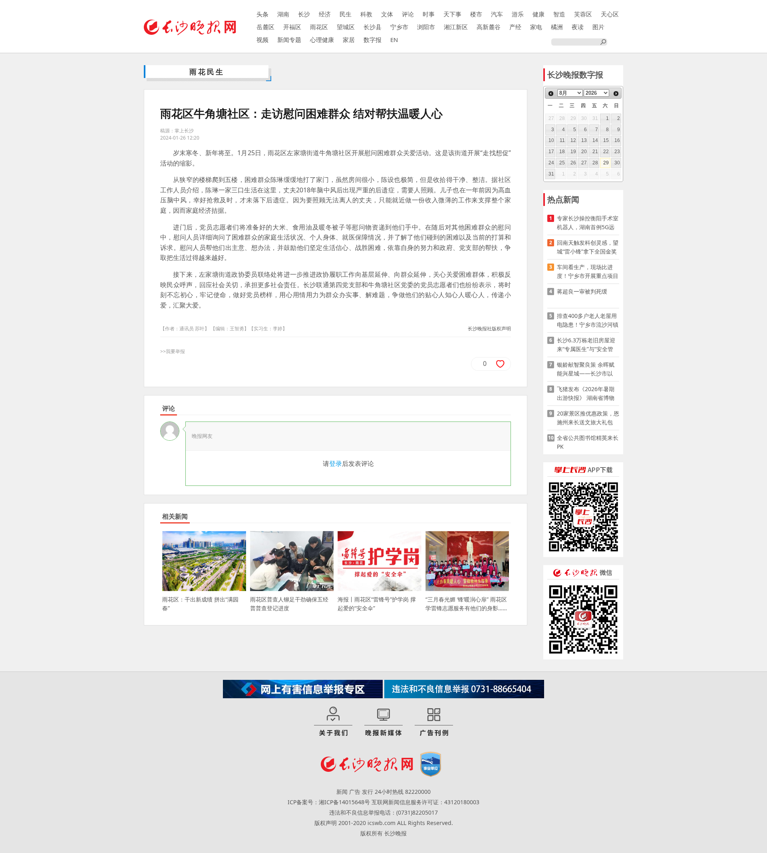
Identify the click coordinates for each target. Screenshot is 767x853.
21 (595, 151)
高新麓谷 (489, 27)
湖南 (283, 14)
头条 (262, 14)
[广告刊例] (433, 721)
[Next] (616, 93)
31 (551, 174)
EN (394, 40)
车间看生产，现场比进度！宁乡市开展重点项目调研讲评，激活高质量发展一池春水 (587, 271)
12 (573, 140)
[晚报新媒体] (383, 721)
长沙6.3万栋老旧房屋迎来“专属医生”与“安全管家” (586, 345)
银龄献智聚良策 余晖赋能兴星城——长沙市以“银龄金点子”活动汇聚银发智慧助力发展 (587, 369)
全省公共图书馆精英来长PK (587, 442)
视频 (262, 40)
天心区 (610, 14)
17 (551, 151)
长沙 (304, 14)
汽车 (497, 14)
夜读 (578, 27)
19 (573, 151)
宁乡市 (399, 27)
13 (584, 140)
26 (573, 163)
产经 (515, 27)
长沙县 (373, 27)
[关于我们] (333, 721)
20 (584, 151)
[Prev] (551, 93)
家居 (349, 40)
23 (617, 151)
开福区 (292, 27)
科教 (366, 14)
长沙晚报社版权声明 (489, 328)
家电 (536, 27)
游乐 (518, 14)
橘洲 (557, 27)
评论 (408, 14)
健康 (538, 14)
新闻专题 (289, 40)
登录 (335, 463)
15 (606, 140)
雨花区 (319, 27)
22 (606, 151)
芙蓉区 (583, 14)
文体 (387, 14)
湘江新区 (456, 27)
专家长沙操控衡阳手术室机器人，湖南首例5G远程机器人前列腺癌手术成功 (587, 223)
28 (595, 163)
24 (551, 163)
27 (584, 163)
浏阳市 (426, 27)
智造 (559, 14)
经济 (325, 14)
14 (595, 140)
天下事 (452, 14)
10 (551, 140)
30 (617, 163)
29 (606, 163)
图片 (598, 27)
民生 (346, 14)
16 (617, 140)
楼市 (476, 14)
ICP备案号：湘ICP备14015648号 (329, 802)
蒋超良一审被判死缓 (582, 291)
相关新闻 (175, 516)
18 (562, 151)
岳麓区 (265, 27)
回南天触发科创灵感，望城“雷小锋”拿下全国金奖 (587, 247)
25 (562, 163)
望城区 (346, 27)
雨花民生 (207, 71)
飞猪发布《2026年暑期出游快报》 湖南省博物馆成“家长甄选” (585, 393)
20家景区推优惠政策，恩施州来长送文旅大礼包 (588, 418)
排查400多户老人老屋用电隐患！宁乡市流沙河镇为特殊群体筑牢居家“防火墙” (587, 320)
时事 (429, 14)
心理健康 (322, 40)
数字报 (373, 40)
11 (562, 140)
